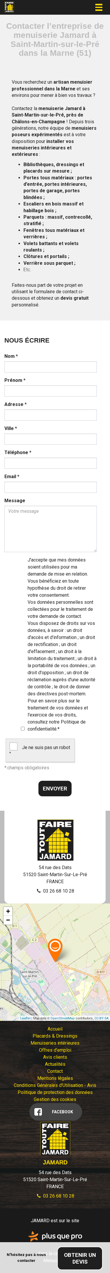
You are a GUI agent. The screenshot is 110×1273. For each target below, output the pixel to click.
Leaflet (25, 1018)
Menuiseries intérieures (55, 1043)
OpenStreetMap (62, 1018)
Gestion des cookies (55, 1099)
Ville (10, 428)
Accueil (55, 1029)
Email (11, 476)
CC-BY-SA (101, 1018)
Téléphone (17, 452)
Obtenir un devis (80, 1258)
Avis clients (55, 1057)
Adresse (15, 404)
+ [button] (8, 911)
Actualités (55, 1064)
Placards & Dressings (55, 1036)
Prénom (15, 380)
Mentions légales (55, 1078)
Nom (11, 356)
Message (14, 500)
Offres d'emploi (55, 1050)
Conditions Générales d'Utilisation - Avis (55, 1085)
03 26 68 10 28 (58, 891)
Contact (55, 1071)
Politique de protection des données (55, 1092)
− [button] (8, 920)
